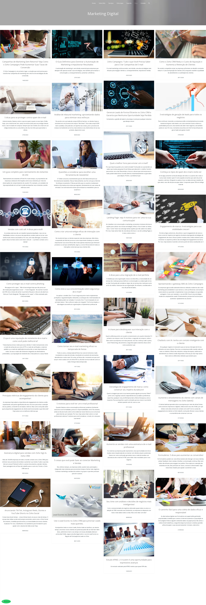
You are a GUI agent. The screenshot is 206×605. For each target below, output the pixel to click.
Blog (136, 3)
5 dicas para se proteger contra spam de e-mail (25, 117)
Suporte (128, 3)
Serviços (110, 3)
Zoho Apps (120, 3)
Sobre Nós (102, 3)
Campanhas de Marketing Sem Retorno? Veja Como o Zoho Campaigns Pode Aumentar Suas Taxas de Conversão (25, 64)
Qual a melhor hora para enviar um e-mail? (129, 163)
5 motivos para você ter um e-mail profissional (77, 403)
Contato (143, 3)
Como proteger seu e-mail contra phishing (25, 283)
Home (94, 3)
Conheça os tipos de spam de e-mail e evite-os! (180, 172)
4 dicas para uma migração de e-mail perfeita (129, 275)
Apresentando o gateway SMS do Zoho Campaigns (180, 283)
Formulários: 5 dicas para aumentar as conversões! (180, 455)
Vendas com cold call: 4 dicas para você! (25, 229)
